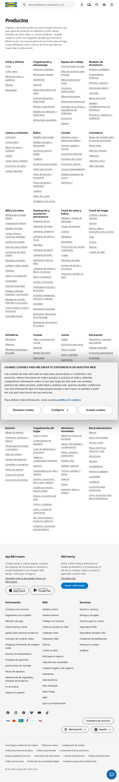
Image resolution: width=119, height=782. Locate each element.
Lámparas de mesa (43, 226)
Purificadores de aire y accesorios (44, 289)
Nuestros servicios (89, 609)
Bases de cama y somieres (13, 149)
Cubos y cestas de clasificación (42, 511)
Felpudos (9, 344)
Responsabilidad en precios (17, 756)
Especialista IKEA (88, 626)
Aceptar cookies (95, 410)
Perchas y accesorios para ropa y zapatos (43, 481)
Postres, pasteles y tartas (70, 472)
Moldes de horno (41, 352)
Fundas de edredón (70, 226)
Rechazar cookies (23, 410)
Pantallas (37, 244)
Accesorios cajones (71, 164)
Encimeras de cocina (71, 158)
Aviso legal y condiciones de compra (21, 745)
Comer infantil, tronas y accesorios (17, 309)
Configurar (57, 410)
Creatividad (11, 280)
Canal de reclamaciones (74, 756)
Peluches (9, 270)
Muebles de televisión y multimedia (45, 113)
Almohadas (66, 241)
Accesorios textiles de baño (72, 275)
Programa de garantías (17, 659)
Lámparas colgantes (43, 231)
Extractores (95, 456)
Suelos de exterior (14, 469)
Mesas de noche (97, 98)
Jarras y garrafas (69, 354)
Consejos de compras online (19, 638)
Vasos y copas (68, 349)
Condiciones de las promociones (74, 750)
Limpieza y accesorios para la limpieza (44, 528)
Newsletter (48, 673)
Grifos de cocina (41, 196)
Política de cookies (50, 745)
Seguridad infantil (14, 316)
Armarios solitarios (98, 82)
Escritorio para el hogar (73, 66)
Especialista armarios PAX (93, 632)
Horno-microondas (98, 437)
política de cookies (69, 400)
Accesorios (66, 118)
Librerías (37, 84)
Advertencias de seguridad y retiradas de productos (19, 679)
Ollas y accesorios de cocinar (43, 341)
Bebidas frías (67, 460)
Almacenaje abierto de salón (44, 91)
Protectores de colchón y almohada (73, 248)
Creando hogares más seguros (57, 668)
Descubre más (68, 578)
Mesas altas (95, 145)
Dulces (64, 484)
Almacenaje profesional (73, 101)
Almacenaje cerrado (43, 74)
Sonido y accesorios (43, 281)
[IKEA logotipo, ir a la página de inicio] (11, 4)
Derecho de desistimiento (18, 653)
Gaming (65, 123)
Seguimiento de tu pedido (18, 615)
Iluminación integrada (44, 308)
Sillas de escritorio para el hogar (72, 73)
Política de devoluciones (99, 756)
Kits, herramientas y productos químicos (43, 519)
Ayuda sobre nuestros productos (21, 632)
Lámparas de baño (42, 255)
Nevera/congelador (98, 471)
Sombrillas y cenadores (17, 464)
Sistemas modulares (43, 69)
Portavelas (94, 357)
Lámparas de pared (43, 249)
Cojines (92, 241)
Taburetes (94, 155)
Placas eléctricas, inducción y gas (97, 449)
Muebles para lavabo (43, 137)
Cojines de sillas (97, 252)
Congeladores (96, 466)
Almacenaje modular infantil (15, 216)
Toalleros (37, 158)
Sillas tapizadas (96, 165)
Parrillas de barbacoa (15, 459)
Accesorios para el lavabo (42, 152)
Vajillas (64, 339)
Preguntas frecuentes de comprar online (22, 646)
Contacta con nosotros (17, 609)
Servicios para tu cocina (92, 621)
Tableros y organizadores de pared (45, 459)
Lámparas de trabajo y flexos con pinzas (44, 270)
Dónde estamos (50, 615)
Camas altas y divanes (16, 160)
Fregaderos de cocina (44, 201)
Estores (93, 223)
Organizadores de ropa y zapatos (45, 472)
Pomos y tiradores (42, 504)
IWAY (44, 697)
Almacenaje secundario (45, 119)
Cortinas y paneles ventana (98, 216)
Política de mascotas (14, 761)
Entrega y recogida (89, 615)
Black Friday (48, 691)
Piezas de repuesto (15, 671)
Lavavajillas (94, 476)
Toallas (64, 255)
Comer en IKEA (50, 650)
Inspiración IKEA (50, 638)
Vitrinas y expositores (44, 106)
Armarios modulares (99, 69)
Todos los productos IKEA (55, 626)
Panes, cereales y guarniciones (70, 454)
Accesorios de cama (15, 165)
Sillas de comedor (98, 150)
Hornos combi (96, 442)
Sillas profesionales (70, 96)
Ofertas (46, 644)
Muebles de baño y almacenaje (42, 144)
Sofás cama (11, 71)
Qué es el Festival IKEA (54, 703)
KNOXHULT (67, 182)
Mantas (93, 247)
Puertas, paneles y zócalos (70, 147)
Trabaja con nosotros (53, 621)
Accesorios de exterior (16, 479)
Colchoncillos (11, 142)
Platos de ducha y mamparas (42, 184)
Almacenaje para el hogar (70, 81)
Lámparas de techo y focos (44, 238)
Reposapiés (11, 89)
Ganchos (37, 465)
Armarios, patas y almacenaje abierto (71, 139)
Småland (84, 650)
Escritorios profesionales (68, 90)
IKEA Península (49, 685)
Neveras (93, 461)
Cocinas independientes (73, 169)
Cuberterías (67, 359)
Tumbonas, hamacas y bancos (16, 439)
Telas (91, 236)
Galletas (65, 479)
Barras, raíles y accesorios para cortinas (101, 230)
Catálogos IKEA (50, 632)
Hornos (92, 432)
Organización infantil (15, 223)
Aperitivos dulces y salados (70, 491)
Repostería (38, 357)
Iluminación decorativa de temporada (44, 315)
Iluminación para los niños (43, 262)
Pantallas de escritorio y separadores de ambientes (73, 110)
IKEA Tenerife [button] (75, 729)
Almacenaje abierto (99, 87)
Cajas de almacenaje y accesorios (44, 451)
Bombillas (38, 303)
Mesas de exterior (14, 432)
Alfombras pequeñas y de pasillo (16, 351)
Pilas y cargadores (42, 276)
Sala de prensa (49, 679)
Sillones (9, 84)
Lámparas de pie (41, 221)
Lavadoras (94, 481)
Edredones (66, 236)
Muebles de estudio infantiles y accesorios (16, 301)
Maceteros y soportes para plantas (100, 341)
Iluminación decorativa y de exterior (45, 324)
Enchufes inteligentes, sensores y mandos (44, 297)
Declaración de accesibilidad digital (43, 761)
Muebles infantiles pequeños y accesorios (16, 293)
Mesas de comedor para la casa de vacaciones (101, 139)
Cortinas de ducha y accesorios (71, 267)
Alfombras (10, 339)
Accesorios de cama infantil (15, 254)
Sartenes (37, 347)
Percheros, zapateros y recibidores (100, 116)
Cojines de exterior (14, 474)
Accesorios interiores (71, 153)
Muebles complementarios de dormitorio (99, 106)
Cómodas (94, 93)
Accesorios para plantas (101, 352)
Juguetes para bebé (15, 285)
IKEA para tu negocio (53, 656)
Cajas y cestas (40, 435)
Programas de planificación (93, 638)
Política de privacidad (46, 750)
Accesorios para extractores (97, 488)
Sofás (8, 66)
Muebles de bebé (13, 228)
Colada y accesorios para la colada (43, 489)
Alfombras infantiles (15, 260)
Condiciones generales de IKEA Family (79, 761)
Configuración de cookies (73, 745)
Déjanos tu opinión (15, 692)
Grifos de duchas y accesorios (42, 176)
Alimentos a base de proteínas (71, 437)
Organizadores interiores (96, 76)
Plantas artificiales (98, 347)
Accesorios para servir (72, 344)
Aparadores (39, 79)
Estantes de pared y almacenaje (43, 100)
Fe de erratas (12, 686)
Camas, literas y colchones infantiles (15, 235)
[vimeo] (31, 712)
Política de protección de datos (19, 750)
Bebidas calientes (70, 465)
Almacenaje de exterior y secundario (17, 447)
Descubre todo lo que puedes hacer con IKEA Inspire (25, 580)
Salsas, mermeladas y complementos (72, 445)
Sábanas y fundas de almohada (71, 220)
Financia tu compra (89, 644)
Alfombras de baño (70, 260)
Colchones (10, 137)
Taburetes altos (97, 160)
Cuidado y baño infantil (16, 265)
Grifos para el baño (42, 169)
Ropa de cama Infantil (16, 247)
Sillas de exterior (13, 454)
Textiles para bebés (15, 241)
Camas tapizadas (14, 171)
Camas (8, 155)
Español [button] (103, 729)
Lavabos (37, 191)
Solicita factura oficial (16, 626)
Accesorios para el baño (45, 164)
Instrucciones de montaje (18, 665)
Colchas (65, 231)
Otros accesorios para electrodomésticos (100, 497)
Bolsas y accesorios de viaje (44, 497)
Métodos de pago (14, 621)
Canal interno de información (47, 756)
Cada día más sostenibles (55, 662)
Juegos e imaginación (16, 275)
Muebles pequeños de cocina (72, 176)
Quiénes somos (50, 609)
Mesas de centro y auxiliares (14, 78)
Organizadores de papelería (42, 442)
